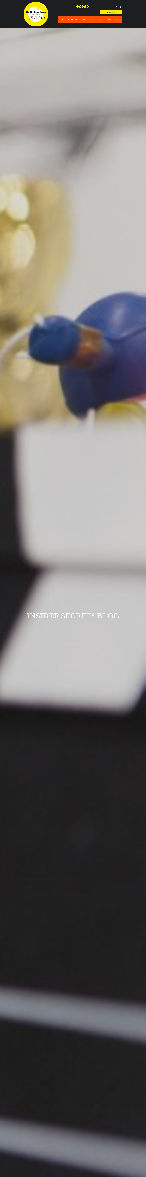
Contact (118, 19)
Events (83, 19)
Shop (101, 19)
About (109, 19)
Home (62, 19)
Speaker (92, 19)
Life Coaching (72, 19)
